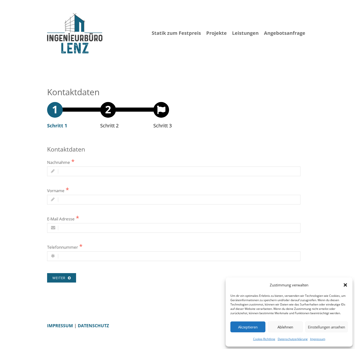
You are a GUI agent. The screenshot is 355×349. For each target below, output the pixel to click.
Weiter (60, 278)
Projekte (216, 33)
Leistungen (245, 33)
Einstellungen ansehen (326, 327)
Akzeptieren (248, 327)
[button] (345, 285)
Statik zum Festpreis (176, 33)
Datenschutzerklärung (293, 339)
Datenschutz (93, 325)
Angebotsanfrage (284, 33)
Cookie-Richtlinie (264, 339)
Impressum (317, 339)
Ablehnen (285, 327)
